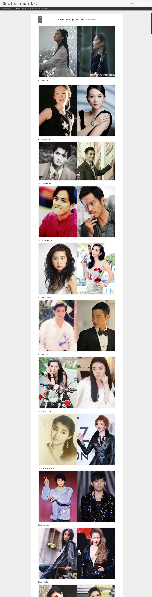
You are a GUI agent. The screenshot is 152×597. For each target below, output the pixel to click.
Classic (3, 8)
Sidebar (30, 8)
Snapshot (37, 8)
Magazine (17, 8)
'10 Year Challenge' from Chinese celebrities (77, 19)
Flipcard (9, 8)
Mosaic (24, 8)
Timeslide (45, 8)
